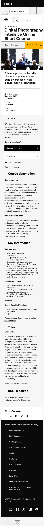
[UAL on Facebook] (17, 509)
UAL (6, 18)
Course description (12, 45)
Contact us (13, 459)
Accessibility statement (17, 447)
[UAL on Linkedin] (30, 509)
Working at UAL (15, 442)
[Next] (11, 521)
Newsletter (10, 156)
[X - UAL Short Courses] (21, 416)
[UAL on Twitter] (23, 509)
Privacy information (16, 430)
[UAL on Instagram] (10, 509)
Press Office (13, 476)
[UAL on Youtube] (36, 509)
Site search (5, 11)
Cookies (12, 453)
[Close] (17, 522)
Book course (32, 45)
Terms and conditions (13, 162)
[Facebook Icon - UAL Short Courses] (16, 416)
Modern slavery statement (18, 482)
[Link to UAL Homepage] (8, 3)
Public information (16, 436)
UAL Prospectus (15, 465)
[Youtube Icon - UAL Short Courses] (27, 416)
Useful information (12, 167)
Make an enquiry (13, 148)
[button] (32, 10)
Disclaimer (13, 470)
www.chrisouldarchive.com (15, 383)
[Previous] (4, 521)
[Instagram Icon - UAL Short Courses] (10, 416)
